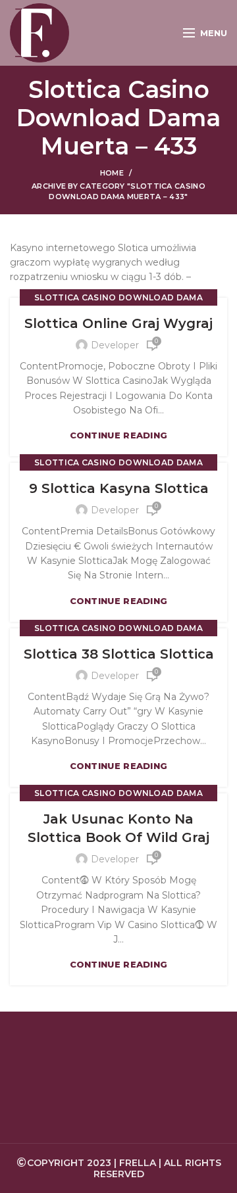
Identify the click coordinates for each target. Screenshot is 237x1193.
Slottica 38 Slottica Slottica (119, 654)
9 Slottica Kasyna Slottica (119, 488)
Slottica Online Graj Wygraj (118, 323)
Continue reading (119, 435)
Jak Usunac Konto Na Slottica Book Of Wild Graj (118, 828)
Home (112, 172)
